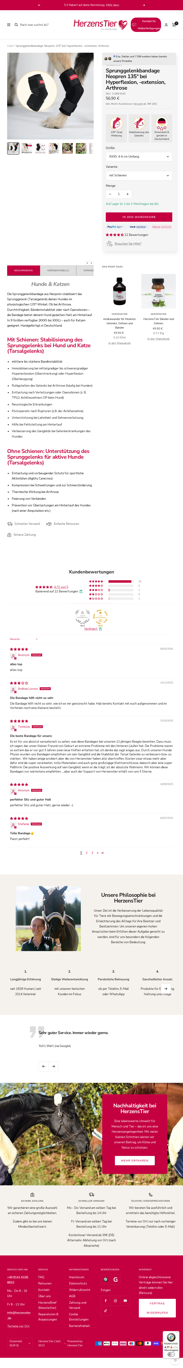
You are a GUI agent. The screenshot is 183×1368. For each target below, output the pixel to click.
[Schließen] (149, 639)
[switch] (171, 1354)
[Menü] (177, 1333)
